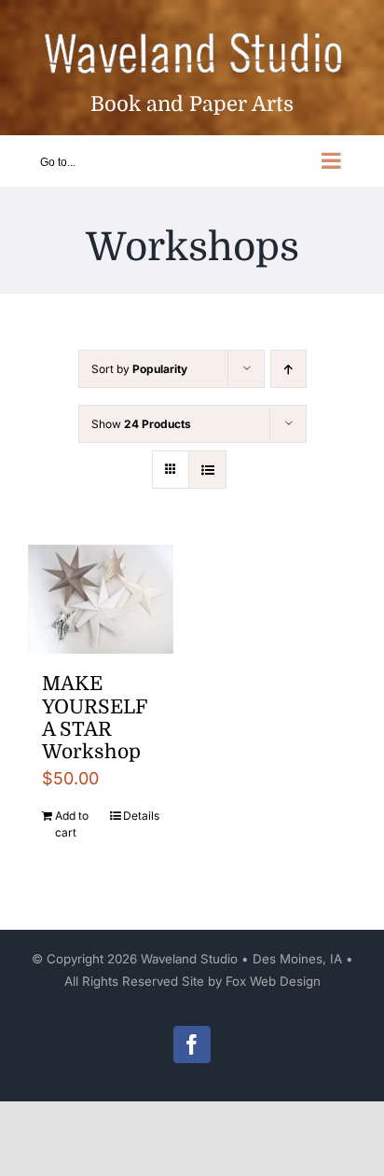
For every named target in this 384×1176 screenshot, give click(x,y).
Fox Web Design (273, 981)
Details (141, 816)
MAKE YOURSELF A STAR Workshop (94, 717)
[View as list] (207, 469)
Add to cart (72, 824)
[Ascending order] (288, 369)
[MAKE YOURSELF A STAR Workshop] (100, 599)
